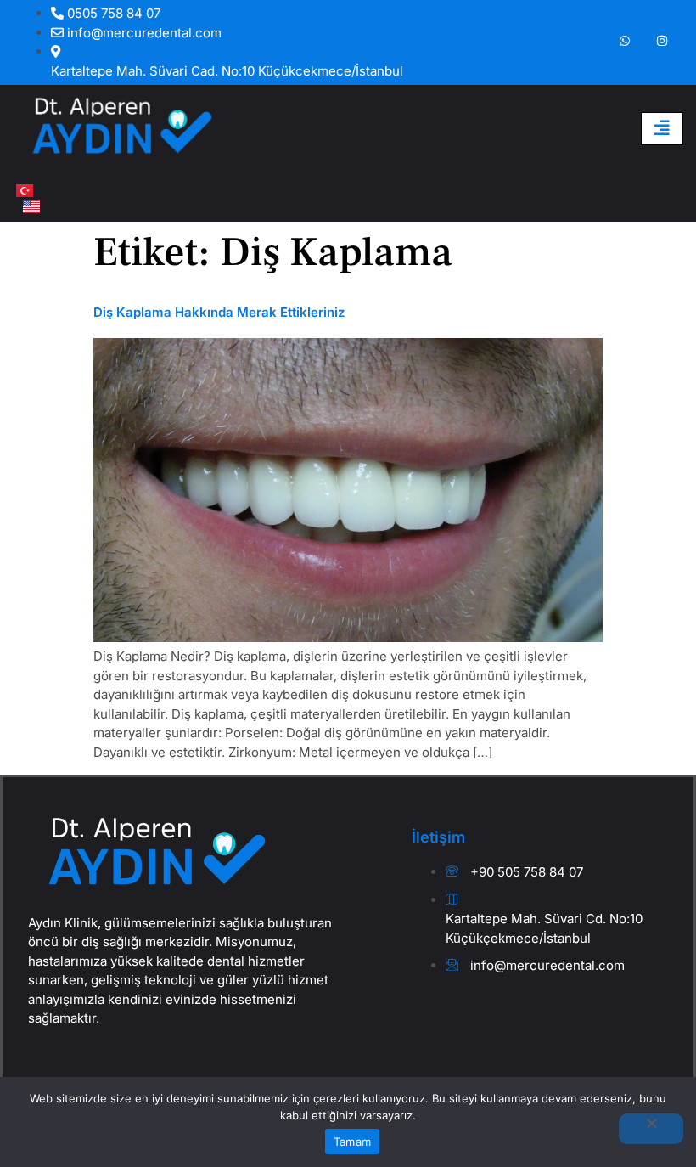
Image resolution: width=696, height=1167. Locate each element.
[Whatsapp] (624, 41)
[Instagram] (662, 41)
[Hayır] (651, 1128)
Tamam (352, 1141)
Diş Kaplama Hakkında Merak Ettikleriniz (219, 312)
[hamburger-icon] (662, 128)
